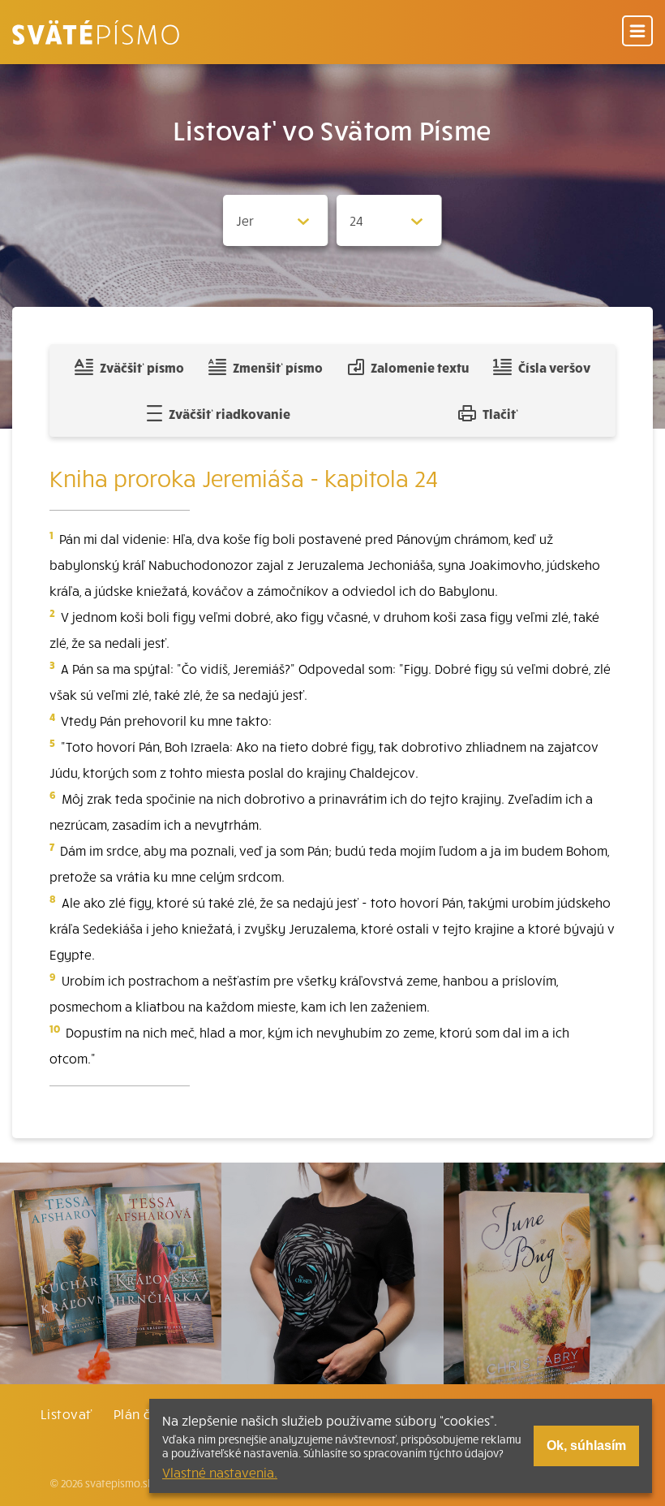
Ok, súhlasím (586, 1445)
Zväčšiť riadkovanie (229, 413)
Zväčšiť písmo (142, 367)
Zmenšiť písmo (278, 367)
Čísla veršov (554, 367)
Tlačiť (500, 413)
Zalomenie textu (420, 367)
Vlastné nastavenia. (219, 1472)
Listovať (66, 1413)
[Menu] (637, 32)
